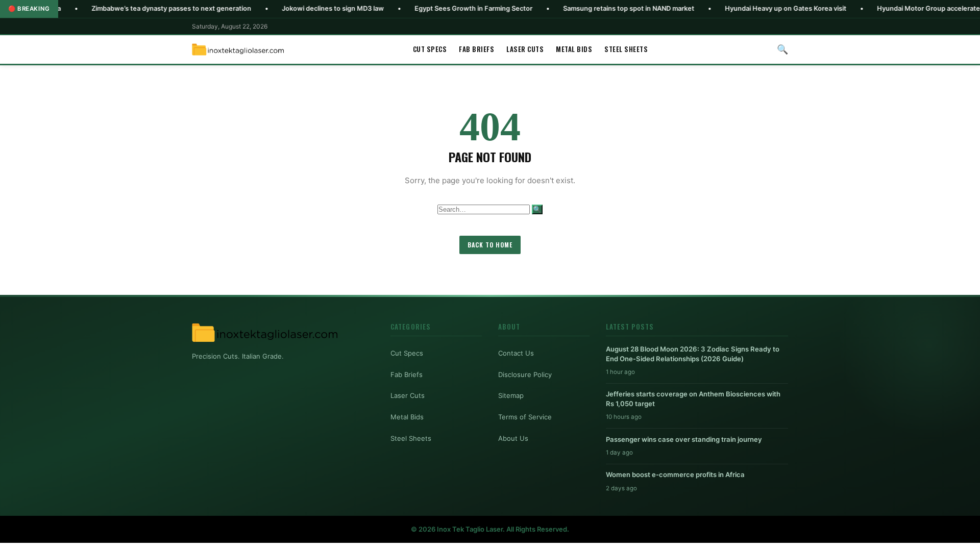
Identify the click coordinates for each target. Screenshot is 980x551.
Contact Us (516, 353)
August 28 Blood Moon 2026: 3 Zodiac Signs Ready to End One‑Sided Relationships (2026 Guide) (692, 353)
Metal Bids (574, 49)
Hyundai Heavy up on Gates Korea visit (755, 8)
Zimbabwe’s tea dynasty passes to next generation (140, 8)
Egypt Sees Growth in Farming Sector (443, 8)
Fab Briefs (476, 49)
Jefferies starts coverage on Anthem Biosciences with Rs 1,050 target (693, 398)
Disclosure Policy (525, 374)
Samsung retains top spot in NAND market (598, 8)
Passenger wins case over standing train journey (684, 439)
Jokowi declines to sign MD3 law (302, 8)
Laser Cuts (525, 49)
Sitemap (511, 395)
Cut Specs (430, 49)
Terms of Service (525, 417)
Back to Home (490, 244)
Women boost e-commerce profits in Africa (675, 474)
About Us (513, 438)
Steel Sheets (626, 49)
